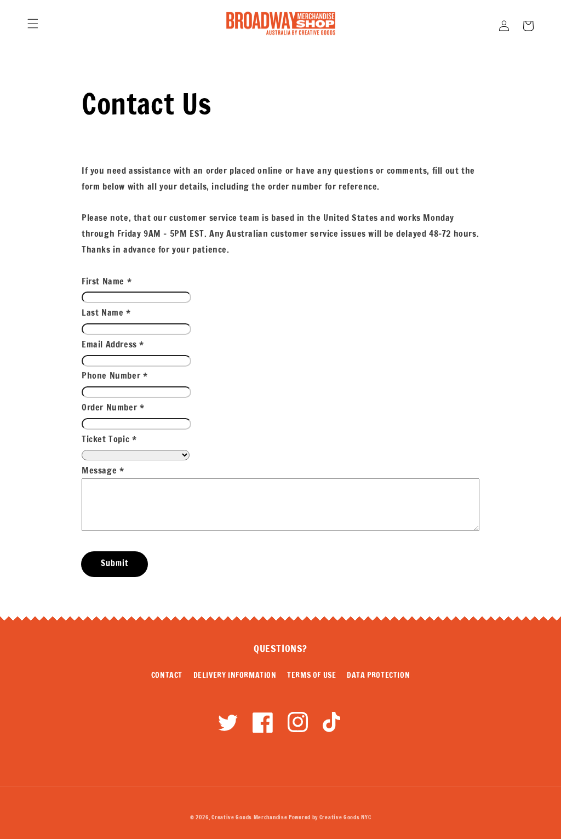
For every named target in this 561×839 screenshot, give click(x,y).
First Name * (106, 281)
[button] (33, 24)
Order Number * (113, 407)
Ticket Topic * (109, 439)
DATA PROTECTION (378, 675)
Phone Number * (114, 375)
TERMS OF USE (311, 675)
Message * (103, 470)
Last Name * (106, 312)
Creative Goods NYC (345, 817)
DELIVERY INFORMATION (235, 675)
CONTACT (166, 675)
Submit (114, 563)
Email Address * (113, 344)
